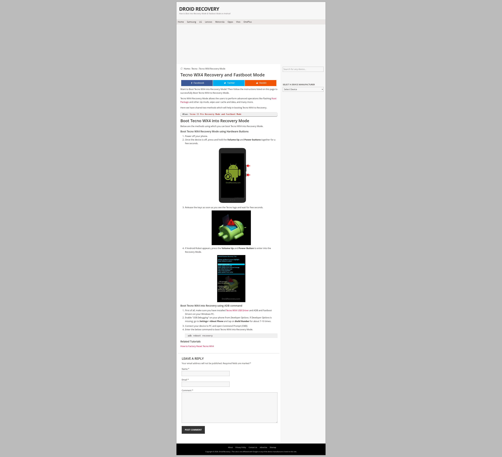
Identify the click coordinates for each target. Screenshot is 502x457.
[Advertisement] (251, 43)
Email (185, 379)
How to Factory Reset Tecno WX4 (197, 346)
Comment (187, 390)
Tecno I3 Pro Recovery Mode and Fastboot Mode (215, 114)
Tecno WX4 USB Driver (237, 310)
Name (185, 369)
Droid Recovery (199, 8)
